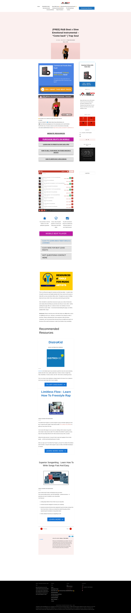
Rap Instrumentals (71, 40)
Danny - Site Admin (61, 40)
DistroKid (56, 342)
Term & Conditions (70, 587)
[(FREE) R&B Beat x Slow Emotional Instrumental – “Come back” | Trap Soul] (65, 51)
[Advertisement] (65, 20)
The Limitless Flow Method (65, 424)
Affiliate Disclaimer (70, 586)
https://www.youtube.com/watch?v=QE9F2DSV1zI (63, 127)
